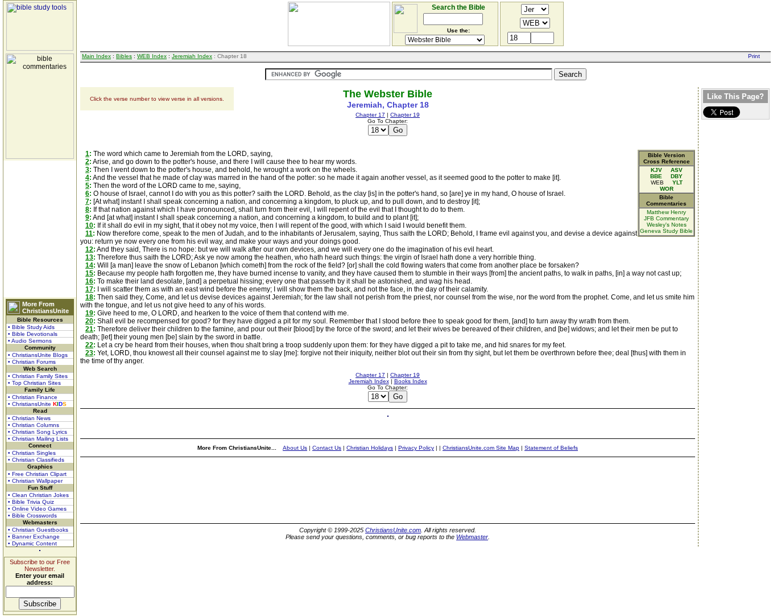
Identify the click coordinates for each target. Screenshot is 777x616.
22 (89, 345)
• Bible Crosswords (32, 515)
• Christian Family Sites (38, 376)
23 (89, 353)
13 (89, 257)
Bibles (124, 56)
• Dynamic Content (32, 543)
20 (89, 321)
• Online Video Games (37, 509)
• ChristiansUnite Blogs (38, 355)
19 (89, 313)
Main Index (96, 56)
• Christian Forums (32, 362)
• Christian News (29, 418)
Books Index (410, 381)
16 (89, 281)
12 (89, 249)
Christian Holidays (369, 448)
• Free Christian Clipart (37, 474)
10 (89, 225)
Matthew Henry (666, 212)
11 (89, 233)
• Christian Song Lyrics (37, 432)
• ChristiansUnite (37, 404)
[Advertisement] (40, 229)
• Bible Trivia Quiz (31, 502)
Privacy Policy (416, 448)
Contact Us (326, 448)
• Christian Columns (33, 425)
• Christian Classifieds (36, 460)
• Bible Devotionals (32, 334)
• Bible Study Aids (31, 327)
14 (89, 265)
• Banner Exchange (34, 536)
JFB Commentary (666, 218)
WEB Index (152, 56)
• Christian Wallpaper (35, 481)
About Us (295, 448)
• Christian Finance (32, 397)
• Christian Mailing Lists (38, 439)
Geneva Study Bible (666, 231)
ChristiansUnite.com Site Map (481, 448)
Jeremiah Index (192, 56)
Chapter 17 (370, 115)
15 (89, 273)
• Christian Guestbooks (38, 530)
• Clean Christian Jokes (38, 495)
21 (89, 329)
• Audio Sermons (30, 341)
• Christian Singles (32, 453)
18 (89, 297)
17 (89, 289)
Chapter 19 (405, 115)
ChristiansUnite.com (393, 530)
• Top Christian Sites (34, 383)
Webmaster (472, 536)
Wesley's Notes (667, 224)
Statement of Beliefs (551, 448)
